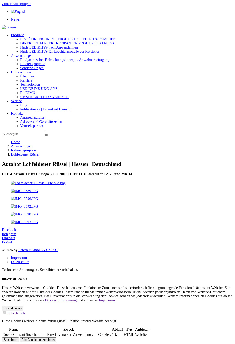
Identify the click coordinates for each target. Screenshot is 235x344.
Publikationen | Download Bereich (45, 109)
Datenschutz (20, 262)
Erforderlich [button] (16, 313)
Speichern (10, 339)
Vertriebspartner (31, 126)
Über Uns (27, 76)
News (15, 19)
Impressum (19, 258)
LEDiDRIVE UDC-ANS (39, 89)
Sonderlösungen (32, 68)
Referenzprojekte (32, 64)
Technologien (30, 84)
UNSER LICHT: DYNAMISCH (44, 97)
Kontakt (17, 113)
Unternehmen (21, 72)
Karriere (26, 80)
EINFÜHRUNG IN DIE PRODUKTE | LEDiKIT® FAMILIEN (68, 39)
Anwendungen (22, 56)
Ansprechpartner (32, 117)
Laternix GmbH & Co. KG (38, 250)
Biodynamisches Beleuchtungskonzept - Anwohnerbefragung (64, 60)
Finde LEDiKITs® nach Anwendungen (49, 47)
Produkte (17, 35)
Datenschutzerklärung (61, 300)
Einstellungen (13, 308)
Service (16, 101)
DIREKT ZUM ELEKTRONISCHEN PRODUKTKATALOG (67, 43)
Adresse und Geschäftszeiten (41, 122)
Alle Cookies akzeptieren (38, 339)
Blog (23, 105)
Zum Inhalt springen (16, 4)
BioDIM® (27, 93)
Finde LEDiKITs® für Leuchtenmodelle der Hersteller (59, 51)
